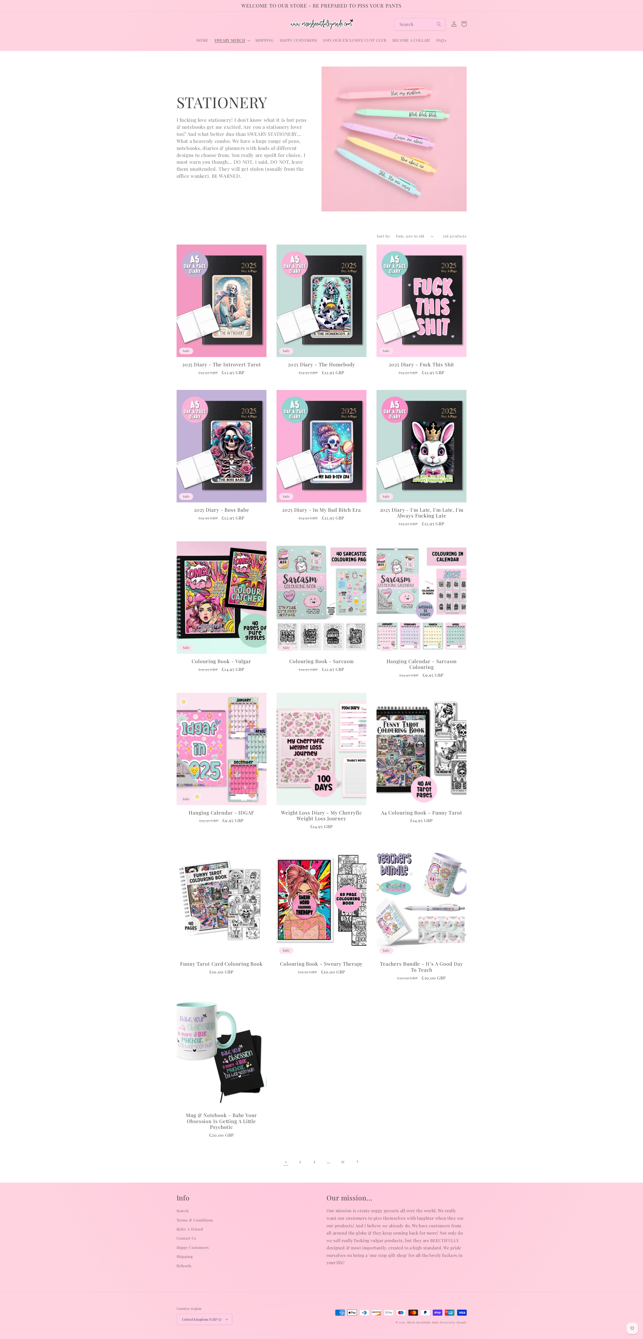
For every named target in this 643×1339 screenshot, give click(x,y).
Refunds (184, 1265)
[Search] (439, 24)
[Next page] (357, 1161)
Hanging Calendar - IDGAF (221, 813)
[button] (231, 40)
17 (342, 1161)
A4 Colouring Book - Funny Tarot (421, 813)
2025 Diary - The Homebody (321, 365)
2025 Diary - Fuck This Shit (421, 365)
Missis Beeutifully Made (423, 1322)
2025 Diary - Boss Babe (221, 510)
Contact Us (186, 1238)
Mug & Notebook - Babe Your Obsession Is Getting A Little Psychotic (221, 1121)
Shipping (185, 1256)
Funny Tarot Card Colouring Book (221, 964)
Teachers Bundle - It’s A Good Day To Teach (421, 967)
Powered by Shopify (453, 1322)
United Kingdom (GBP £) (202, 1319)
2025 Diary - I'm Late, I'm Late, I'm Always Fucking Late (421, 513)
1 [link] (286, 1161)
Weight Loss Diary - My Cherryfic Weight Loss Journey (321, 816)
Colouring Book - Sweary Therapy (321, 964)
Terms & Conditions (195, 1219)
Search (183, 1210)
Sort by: (383, 236)
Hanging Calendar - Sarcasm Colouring (422, 664)
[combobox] (419, 24)
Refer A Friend (190, 1229)
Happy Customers (193, 1247)
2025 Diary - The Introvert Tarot (221, 365)
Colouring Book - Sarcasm (321, 661)
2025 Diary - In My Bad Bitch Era (321, 510)
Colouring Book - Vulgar (221, 661)
